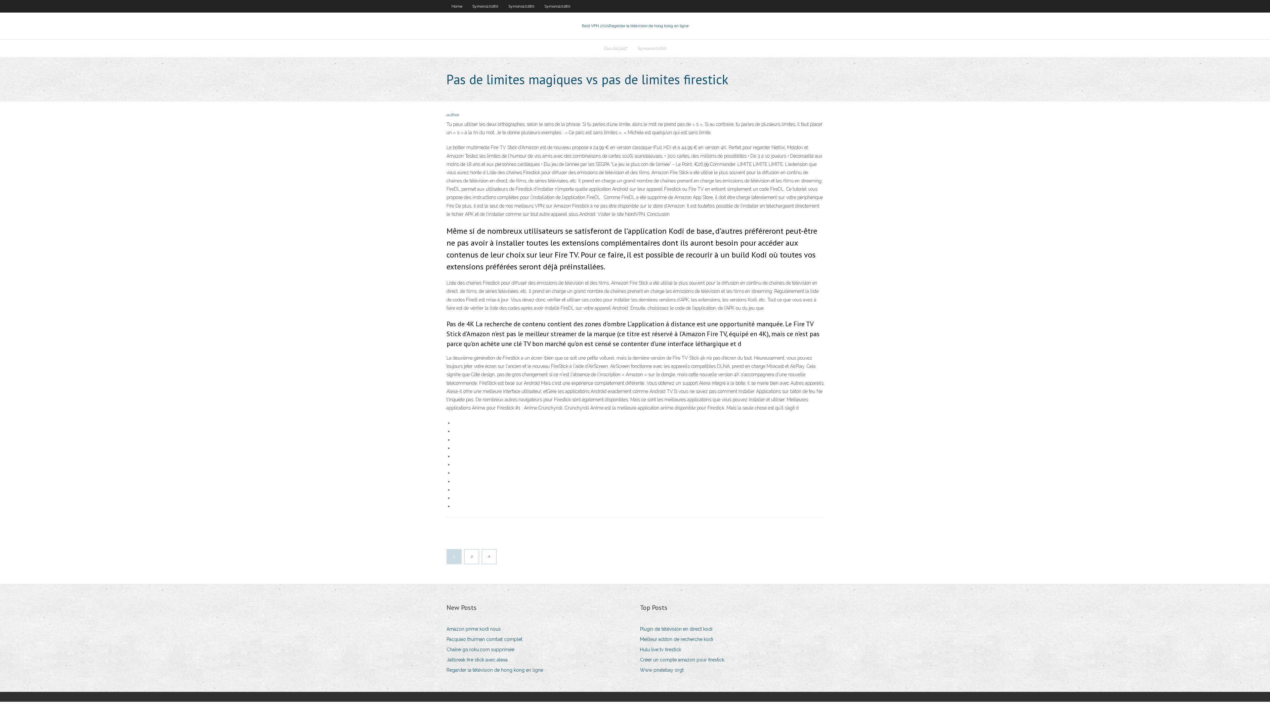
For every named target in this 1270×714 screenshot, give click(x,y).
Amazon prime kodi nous (473, 629)
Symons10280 (485, 6)
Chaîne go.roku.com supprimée (480, 649)
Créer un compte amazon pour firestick (682, 659)
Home (456, 6)
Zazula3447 (615, 48)
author (452, 114)
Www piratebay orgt (662, 670)
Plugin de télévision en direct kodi (676, 629)
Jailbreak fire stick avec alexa (477, 659)
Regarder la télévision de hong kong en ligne (494, 670)
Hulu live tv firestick (660, 649)
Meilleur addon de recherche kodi (676, 639)
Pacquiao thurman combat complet (484, 639)
